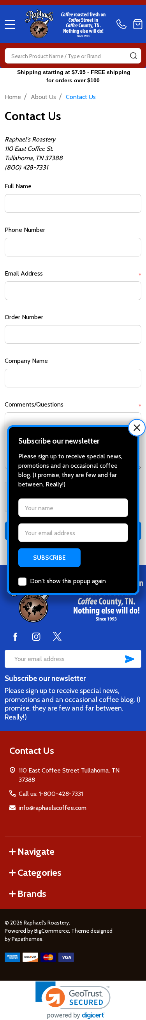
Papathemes (27, 938)
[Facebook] (15, 636)
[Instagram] (36, 636)
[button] (137, 427)
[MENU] (10, 24)
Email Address (73, 274)
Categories (40, 872)
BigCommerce (51, 930)
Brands (32, 893)
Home (13, 97)
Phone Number (25, 229)
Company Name (26, 360)
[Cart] (138, 24)
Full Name (18, 186)
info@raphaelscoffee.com (52, 807)
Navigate (36, 851)
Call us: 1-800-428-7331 (51, 793)
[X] (57, 636)
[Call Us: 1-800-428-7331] (123, 24)
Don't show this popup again (68, 581)
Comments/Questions (73, 405)
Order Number (24, 317)
